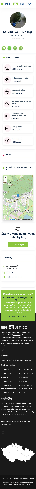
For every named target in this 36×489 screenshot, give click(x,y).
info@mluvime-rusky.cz (14, 277)
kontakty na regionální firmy (14, 337)
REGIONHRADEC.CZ (7, 393)
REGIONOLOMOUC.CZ (26, 385)
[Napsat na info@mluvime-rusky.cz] (15, 48)
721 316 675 (10, 272)
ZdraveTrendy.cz (6, 424)
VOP (18, 480)
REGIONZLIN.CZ (24, 381)
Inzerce (3, 360)
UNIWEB (24, 409)
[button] (18, 196)
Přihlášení (9, 360)
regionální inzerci (17, 343)
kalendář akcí (27, 337)
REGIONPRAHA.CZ (7, 381)
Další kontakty (17, 245)
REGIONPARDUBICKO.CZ (26, 370)
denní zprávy (17, 335)
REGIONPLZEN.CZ (7, 370)
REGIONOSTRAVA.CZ (25, 389)
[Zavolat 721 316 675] (9, 48)
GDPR (14, 480)
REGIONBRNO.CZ (24, 377)
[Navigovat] (4, 48)
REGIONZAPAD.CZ (7, 373)
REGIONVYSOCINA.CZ (26, 373)
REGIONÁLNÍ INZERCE (18, 317)
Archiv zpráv (24, 360)
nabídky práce (5, 340)
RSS (30, 360)
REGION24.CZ (23, 393)
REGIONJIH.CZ (5, 377)
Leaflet (13, 219)
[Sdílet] (21, 48)
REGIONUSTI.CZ (6, 385)
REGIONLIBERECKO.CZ (8, 389)
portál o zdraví (16, 421)
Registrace (16, 360)
